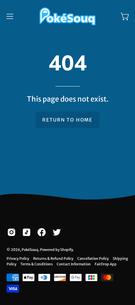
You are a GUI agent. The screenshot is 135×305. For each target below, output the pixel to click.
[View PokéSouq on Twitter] (57, 232)
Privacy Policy (18, 258)
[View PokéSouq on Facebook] (42, 232)
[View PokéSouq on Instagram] (11, 232)
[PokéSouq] (67, 16)
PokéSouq (30, 249)
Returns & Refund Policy (53, 258)
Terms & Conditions (36, 264)
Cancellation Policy (93, 258)
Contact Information (74, 264)
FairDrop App (106, 264)
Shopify (66, 249)
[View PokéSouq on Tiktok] (26, 232)
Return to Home (67, 120)
